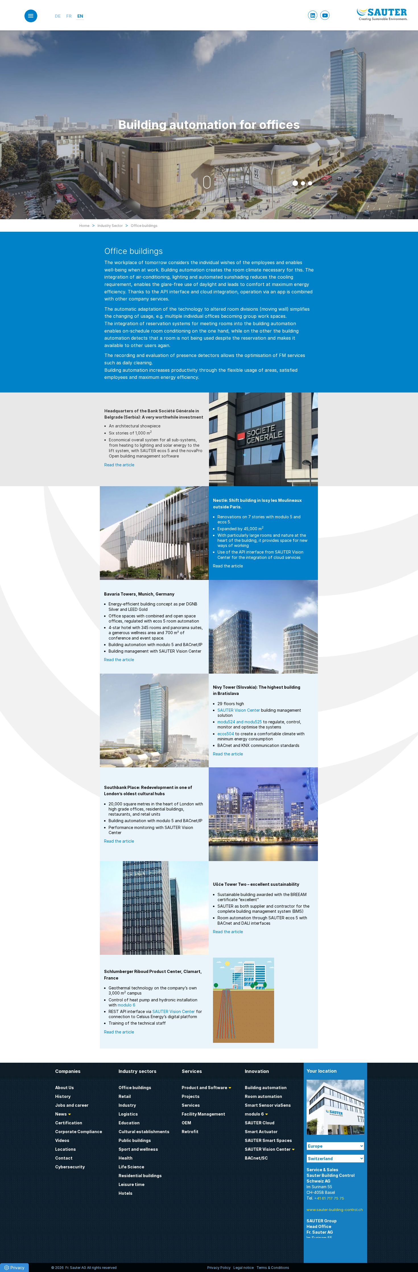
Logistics (128, 1114)
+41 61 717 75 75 (329, 1198)
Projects (191, 1096)
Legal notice (243, 1267)
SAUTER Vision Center (239, 710)
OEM (186, 1122)
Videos (62, 1140)
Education (129, 1122)
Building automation (266, 1087)
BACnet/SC (256, 1158)
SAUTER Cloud (259, 1122)
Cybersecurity (70, 1166)
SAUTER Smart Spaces (268, 1140)
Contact (64, 1158)
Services (191, 1105)
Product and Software (204, 1087)
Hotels (126, 1193)
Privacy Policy (219, 1267)
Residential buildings (140, 1175)
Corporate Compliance (78, 1131)
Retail (125, 1096)
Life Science (131, 1166)
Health (126, 1158)
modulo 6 (126, 1004)
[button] (294, 183)
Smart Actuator (261, 1131)
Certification (68, 1122)
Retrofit (190, 1131)
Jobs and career (71, 1105)
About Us (64, 1087)
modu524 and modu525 (240, 721)
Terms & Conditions (272, 1267)
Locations (65, 1149)
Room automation (263, 1096)
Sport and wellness (138, 1149)
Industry (127, 1105)
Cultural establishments (144, 1131)
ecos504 (226, 733)
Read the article (119, 464)
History (63, 1096)
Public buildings (135, 1140)
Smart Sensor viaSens (268, 1105)
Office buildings (135, 1087)
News (61, 1114)
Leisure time (131, 1184)
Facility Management (203, 1114)
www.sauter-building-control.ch (335, 1209)
